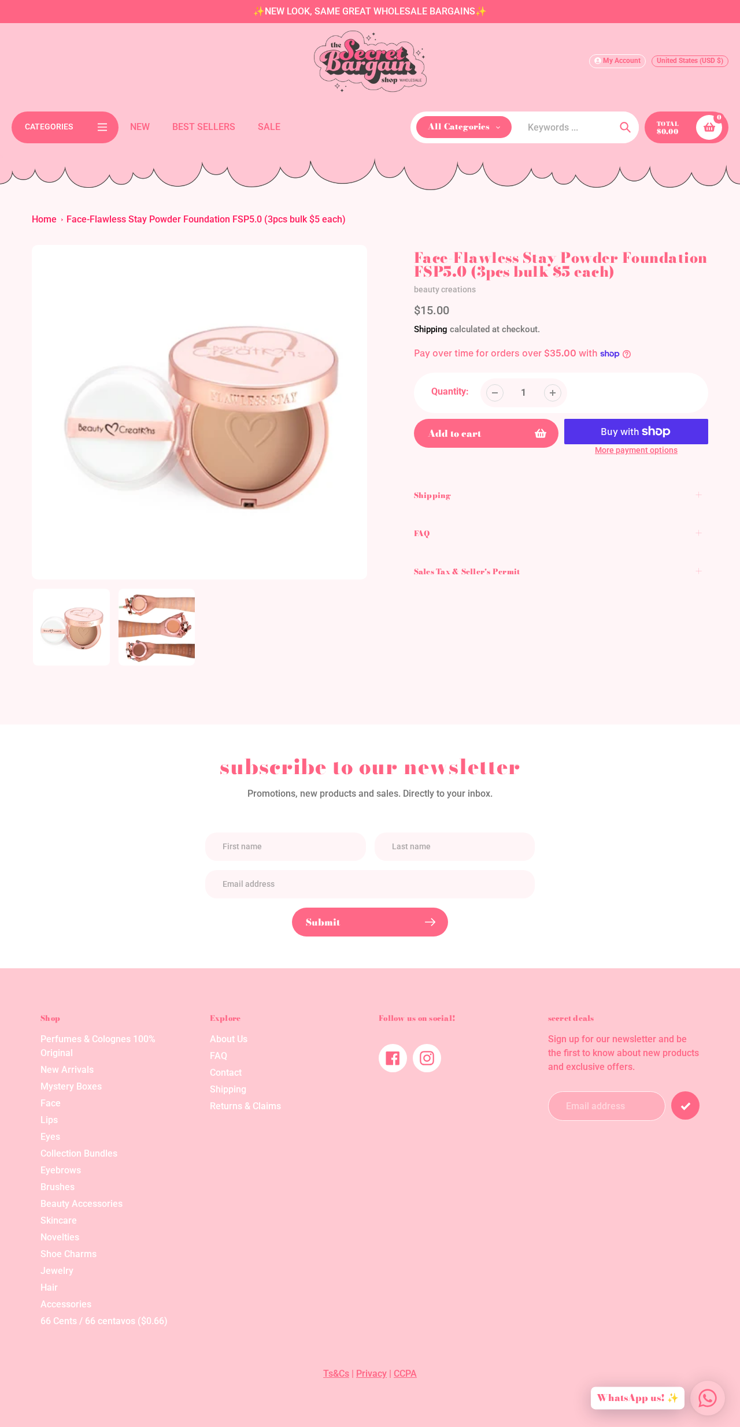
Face (50, 1103)
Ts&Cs (336, 1373)
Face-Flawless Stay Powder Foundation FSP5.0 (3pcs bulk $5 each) (206, 219)
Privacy (371, 1373)
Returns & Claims (245, 1106)
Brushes (57, 1186)
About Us (228, 1039)
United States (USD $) (690, 61)
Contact (226, 1072)
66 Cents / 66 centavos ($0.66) (104, 1320)
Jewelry (56, 1270)
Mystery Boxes (71, 1086)
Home (44, 219)
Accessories (65, 1304)
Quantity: (450, 391)
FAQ (218, 1055)
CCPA (405, 1373)
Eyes (50, 1136)
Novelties (59, 1237)
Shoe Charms (68, 1253)
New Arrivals (67, 1069)
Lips (49, 1119)
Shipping (430, 329)
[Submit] (685, 1105)
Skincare (58, 1220)
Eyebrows (60, 1170)
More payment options (636, 450)
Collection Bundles (78, 1153)
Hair (49, 1287)
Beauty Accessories (81, 1203)
